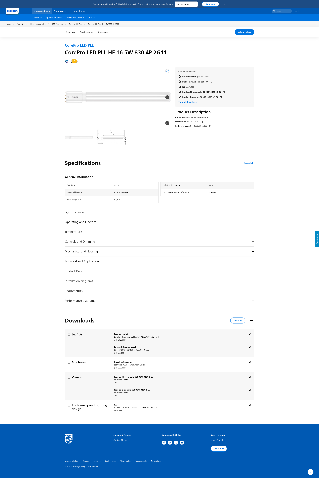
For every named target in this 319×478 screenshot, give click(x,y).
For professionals (42, 11)
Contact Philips (120, 440)
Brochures (79, 362)
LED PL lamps (57, 24)
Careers (85, 461)
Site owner (97, 461)
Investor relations (72, 461)
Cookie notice (110, 461)
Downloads (102, 32)
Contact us (219, 448)
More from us (80, 11)
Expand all (248, 163)
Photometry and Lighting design (89, 407)
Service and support (75, 17)
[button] (69, 97)
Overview (70, 32)
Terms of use (156, 461)
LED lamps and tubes (38, 24)
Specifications (86, 32)
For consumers (61, 11)
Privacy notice (125, 461)
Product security (141, 461)
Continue (210, 4)
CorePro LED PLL (75, 24)
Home (8, 24)
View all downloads (187, 102)
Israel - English (217, 440)
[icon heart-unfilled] (266, 11)
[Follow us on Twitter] (176, 443)
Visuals (77, 377)
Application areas (54, 17)
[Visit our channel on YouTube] (182, 443)
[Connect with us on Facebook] (164, 443)
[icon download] (249, 334)
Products (38, 17)
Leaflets (77, 334)
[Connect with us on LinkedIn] (170, 443)
